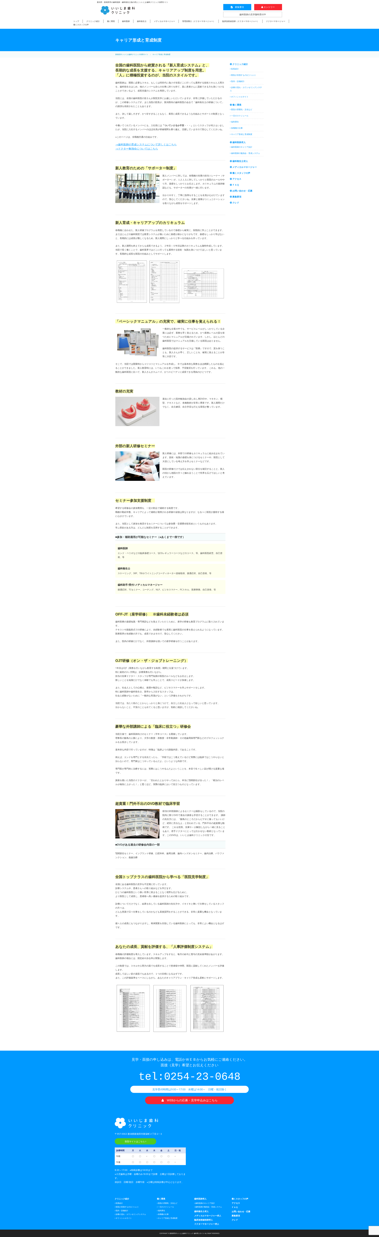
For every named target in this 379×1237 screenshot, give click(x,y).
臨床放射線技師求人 (203, 1219)
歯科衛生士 (142, 21)
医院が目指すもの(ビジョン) (243, 75)
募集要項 (238, 6)
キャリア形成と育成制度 (241, 134)
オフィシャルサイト (239, 96)
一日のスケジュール (239, 115)
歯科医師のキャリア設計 (241, 147)
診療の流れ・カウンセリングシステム (246, 89)
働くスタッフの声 (81, 24)
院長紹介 (235, 68)
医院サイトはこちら (135, 1141)
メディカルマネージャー (164, 21)
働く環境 (111, 21)
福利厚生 (235, 121)
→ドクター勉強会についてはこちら (136, 148)
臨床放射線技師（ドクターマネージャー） (240, 21)
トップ (76, 21)
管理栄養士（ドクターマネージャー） (198, 21)
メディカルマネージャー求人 (207, 1215)
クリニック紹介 (93, 21)
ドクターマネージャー (275, 21)
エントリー (269, 6)
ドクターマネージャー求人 (206, 1223)
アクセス (236, 178)
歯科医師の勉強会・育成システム (245, 153)
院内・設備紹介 (238, 81)
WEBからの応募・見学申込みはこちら (191, 1100)
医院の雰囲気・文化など (241, 109)
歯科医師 (126, 21)
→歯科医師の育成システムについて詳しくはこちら (146, 144)
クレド (235, 202)
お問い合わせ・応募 (242, 190)
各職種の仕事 (237, 128)
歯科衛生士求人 (240, 161)
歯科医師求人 (239, 142)
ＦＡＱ (235, 184)
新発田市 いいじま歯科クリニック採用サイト (131, 54)
